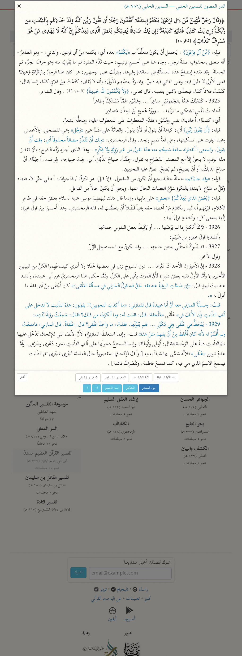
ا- (87, 388)
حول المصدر (149, 388)
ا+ (96, 388)
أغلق (22, 377)
